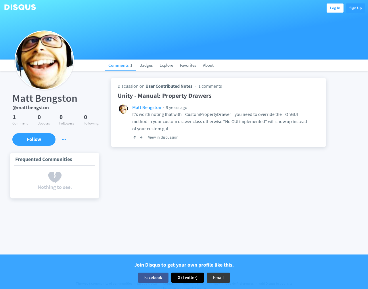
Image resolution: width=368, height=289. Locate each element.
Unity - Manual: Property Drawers (165, 95)
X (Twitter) (188, 277)
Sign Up (355, 7)
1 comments (210, 86)
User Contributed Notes (168, 86)
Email (218, 277)
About (208, 65)
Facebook (153, 277)
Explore (166, 65)
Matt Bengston (146, 107)
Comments (120, 65)
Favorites (188, 65)
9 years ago (176, 107)
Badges (146, 65)
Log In (335, 7)
